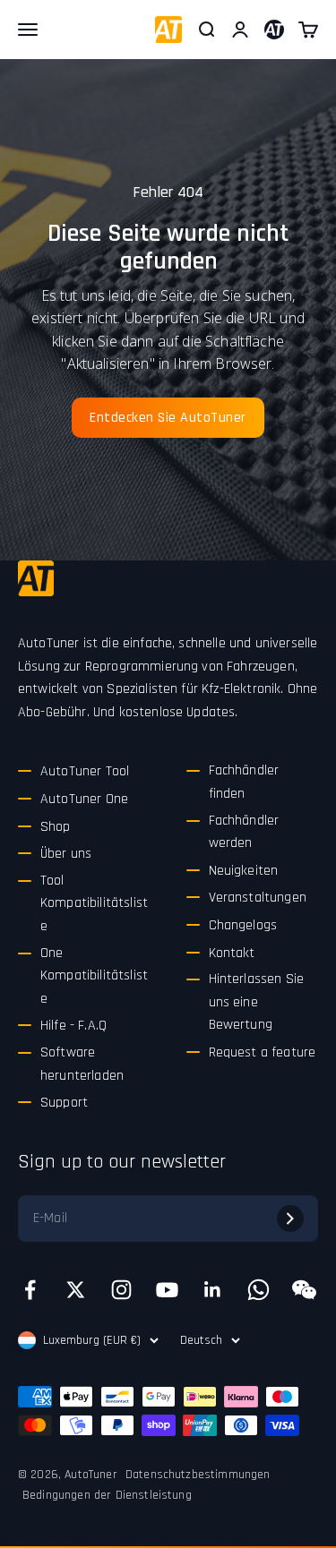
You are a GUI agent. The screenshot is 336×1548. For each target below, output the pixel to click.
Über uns (65, 853)
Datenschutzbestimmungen (198, 1475)
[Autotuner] (36, 578)
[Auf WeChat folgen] (304, 1290)
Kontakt (232, 953)
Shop (55, 826)
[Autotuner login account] (274, 29)
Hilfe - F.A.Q (73, 1025)
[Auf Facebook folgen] (30, 1290)
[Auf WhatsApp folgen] (258, 1290)
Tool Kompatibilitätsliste (94, 903)
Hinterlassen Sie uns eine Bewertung (257, 1002)
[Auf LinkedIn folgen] (213, 1290)
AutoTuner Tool (84, 771)
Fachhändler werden (244, 832)
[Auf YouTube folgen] (167, 1290)
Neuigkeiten (244, 870)
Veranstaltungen (257, 897)
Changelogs (243, 925)
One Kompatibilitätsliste (94, 976)
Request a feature (262, 1052)
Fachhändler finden (244, 782)
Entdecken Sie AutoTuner (168, 417)
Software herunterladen (82, 1064)
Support (64, 1102)
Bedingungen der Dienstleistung (107, 1495)
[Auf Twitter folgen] (76, 1290)
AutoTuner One (84, 799)
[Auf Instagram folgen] (121, 1290)
